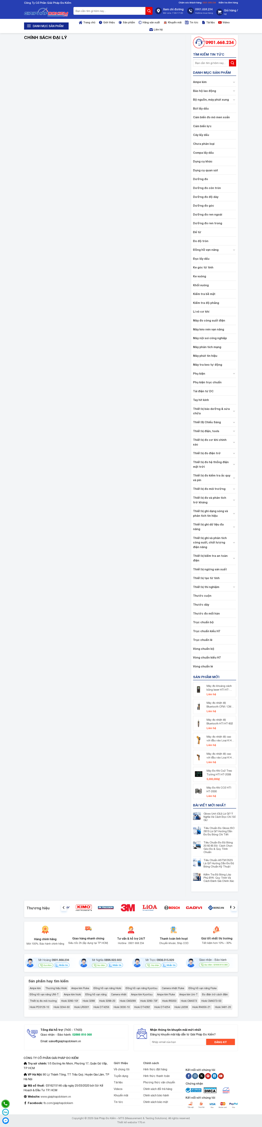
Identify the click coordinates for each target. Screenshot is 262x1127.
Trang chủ (89, 22)
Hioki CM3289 (128, 1000)
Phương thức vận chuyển (159, 1082)
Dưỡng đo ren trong (207, 223)
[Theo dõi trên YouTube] (221, 1076)
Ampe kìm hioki (72, 994)
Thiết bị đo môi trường (209, 488)
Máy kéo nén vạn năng (208, 329)
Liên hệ (158, 29)
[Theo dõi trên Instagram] (195, 1076)
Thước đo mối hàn (206, 613)
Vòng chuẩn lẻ (203, 666)
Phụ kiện (199, 373)
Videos (118, 1088)
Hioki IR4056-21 (201, 1007)
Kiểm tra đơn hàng (228, 2)
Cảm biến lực (202, 126)
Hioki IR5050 (169, 1000)
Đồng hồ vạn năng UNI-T (44, 994)
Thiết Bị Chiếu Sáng (207, 422)
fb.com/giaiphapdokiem (58, 1103)
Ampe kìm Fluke (80, 988)
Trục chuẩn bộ (203, 622)
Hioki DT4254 (162, 1007)
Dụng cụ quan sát (205, 170)
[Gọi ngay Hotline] (214, 42)
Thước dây (201, 604)
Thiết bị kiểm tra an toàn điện (210, 558)
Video (226, 22)
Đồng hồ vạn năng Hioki (107, 988)
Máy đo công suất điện (209, 320)
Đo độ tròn (200, 241)
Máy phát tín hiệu (205, 355)
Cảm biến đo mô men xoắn (211, 117)
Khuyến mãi (174, 22)
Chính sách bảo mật (155, 1101)
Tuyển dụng (121, 1075)
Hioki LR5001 (81, 1007)
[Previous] (64, 907)
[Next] (234, 907)
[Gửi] (149, 11)
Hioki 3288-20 (107, 1000)
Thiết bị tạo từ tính (206, 578)
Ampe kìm (200, 82)
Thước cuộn (202, 595)
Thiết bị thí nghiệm (206, 587)
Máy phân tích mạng (207, 347)
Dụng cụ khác (202, 161)
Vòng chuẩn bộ (203, 648)
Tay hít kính (201, 399)
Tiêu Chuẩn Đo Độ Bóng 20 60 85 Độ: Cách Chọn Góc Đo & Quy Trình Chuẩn (218, 847)
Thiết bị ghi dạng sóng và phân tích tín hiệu (210, 513)
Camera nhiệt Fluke (173, 988)
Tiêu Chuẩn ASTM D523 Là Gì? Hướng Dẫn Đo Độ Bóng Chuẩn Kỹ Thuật (219, 863)
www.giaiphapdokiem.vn (55, 1096)
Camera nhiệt (119, 994)
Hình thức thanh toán (156, 1075)
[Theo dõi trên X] (202, 1076)
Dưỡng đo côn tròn (207, 188)
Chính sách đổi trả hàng (157, 1088)
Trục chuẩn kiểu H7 (206, 631)
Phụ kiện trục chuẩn (207, 382)
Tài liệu (210, 22)
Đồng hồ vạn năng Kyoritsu (141, 988)
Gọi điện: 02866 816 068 (216, 964)
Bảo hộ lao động (204, 90)
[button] (227, 12)
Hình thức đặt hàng (155, 1069)
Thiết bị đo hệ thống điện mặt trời (211, 464)
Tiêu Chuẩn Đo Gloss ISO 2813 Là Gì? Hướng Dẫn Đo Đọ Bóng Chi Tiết (219, 831)
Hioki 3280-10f (69, 1000)
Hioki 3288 (89, 1000)
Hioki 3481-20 (223, 1007)
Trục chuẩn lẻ (202, 639)
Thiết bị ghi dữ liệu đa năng (208, 527)
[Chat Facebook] (5, 1120)
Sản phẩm (129, 22)
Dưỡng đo (200, 179)
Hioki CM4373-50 (211, 1000)
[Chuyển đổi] (234, 82)
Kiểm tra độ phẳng (206, 302)
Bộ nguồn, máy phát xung (211, 99)
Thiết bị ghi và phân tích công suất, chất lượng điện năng (210, 542)
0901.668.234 (209, 2)
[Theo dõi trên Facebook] (189, 1076)
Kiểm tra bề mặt (204, 294)
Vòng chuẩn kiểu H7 (207, 657)
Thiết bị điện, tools (206, 431)
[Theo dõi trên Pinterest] (208, 1076)
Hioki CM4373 (189, 1000)
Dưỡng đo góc (203, 205)
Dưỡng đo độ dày (205, 196)
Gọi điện (47, 965)
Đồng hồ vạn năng (206, 249)
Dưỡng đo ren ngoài (207, 214)
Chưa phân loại (203, 143)
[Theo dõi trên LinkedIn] (214, 1076)
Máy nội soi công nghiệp (210, 338)
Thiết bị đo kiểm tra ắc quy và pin (211, 478)
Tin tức (193, 22)
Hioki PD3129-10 (39, 1007)
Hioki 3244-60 (62, 1007)
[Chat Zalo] (5, 1112)
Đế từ (197, 232)
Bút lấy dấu (201, 108)
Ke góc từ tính (203, 267)
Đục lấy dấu (201, 258)
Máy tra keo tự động (207, 364)
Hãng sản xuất (151, 22)
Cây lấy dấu (201, 134)
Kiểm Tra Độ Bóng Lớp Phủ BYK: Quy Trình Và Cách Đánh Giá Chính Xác (219, 877)
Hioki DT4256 (101, 1007)
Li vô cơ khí (201, 311)
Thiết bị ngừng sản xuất (210, 569)
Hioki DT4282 (142, 1007)
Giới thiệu (109, 22)
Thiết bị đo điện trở (207, 453)
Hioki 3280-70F (149, 1000)
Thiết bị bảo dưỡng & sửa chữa (211, 411)
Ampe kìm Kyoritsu (142, 994)
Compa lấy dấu (203, 152)
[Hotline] (5, 1104)
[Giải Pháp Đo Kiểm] (46, 12)
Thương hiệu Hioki (56, 988)
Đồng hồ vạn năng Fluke (203, 988)
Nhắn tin (63, 965)
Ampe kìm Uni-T (188, 994)
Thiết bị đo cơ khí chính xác (210, 442)
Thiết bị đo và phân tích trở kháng (209, 500)
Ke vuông (199, 276)
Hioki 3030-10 (122, 1007)
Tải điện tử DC (203, 391)
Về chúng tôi (121, 1069)
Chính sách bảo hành (156, 1095)
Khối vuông (201, 285)
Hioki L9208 (181, 1007)
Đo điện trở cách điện (215, 994)
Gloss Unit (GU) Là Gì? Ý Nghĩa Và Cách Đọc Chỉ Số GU (220, 817)
